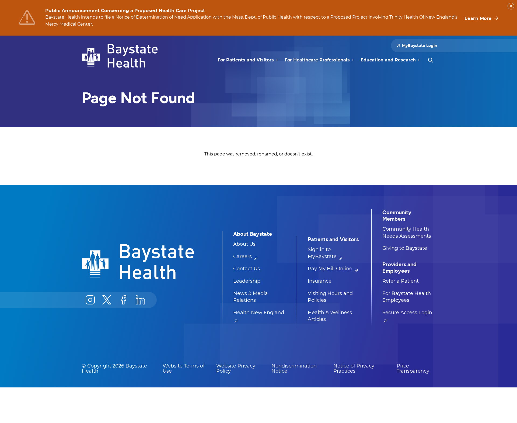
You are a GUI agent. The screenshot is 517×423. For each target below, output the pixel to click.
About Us (244, 244)
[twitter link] (106, 300)
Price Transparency (413, 368)
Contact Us (246, 269)
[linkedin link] (140, 300)
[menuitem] (245, 60)
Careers (243, 256)
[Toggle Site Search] (430, 60)
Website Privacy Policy (235, 368)
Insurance (319, 281)
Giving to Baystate (404, 248)
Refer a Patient (400, 281)
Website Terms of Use (184, 368)
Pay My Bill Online (331, 269)
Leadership (246, 281)
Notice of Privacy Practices (353, 368)
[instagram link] (90, 300)
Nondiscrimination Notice (294, 368)
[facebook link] (123, 300)
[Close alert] (511, 6)
